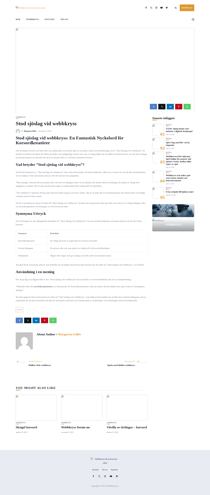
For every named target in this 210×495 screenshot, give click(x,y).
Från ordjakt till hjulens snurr (180, 192)
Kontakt (50, 19)
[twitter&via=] (161, 106)
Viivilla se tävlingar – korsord (127, 427)
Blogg (169, 125)
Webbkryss (32, 19)
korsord (19, 309)
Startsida (114, 470)
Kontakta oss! (187, 8)
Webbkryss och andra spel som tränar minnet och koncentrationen (178, 178)
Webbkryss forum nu (75, 427)
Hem (18, 19)
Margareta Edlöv (30, 131)
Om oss (64, 19)
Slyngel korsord (26, 427)
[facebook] (153, 106)
